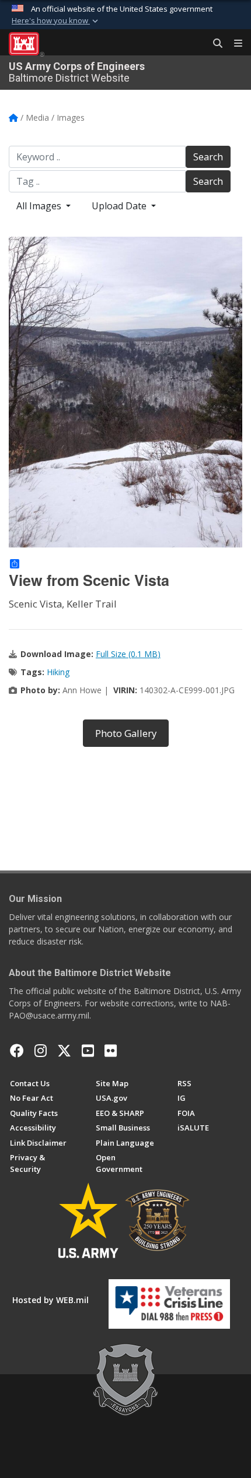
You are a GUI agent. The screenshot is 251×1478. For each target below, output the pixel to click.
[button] (56, 21)
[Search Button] (213, 43)
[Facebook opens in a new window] (17, 1050)
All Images (40, 205)
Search (208, 156)
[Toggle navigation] (233, 43)
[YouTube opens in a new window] (88, 1050)
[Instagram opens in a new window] (40, 1050)
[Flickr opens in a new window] (110, 1050)
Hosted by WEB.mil (50, 1299)
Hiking (58, 671)
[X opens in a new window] (64, 1050)
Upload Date (120, 205)
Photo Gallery (125, 733)
